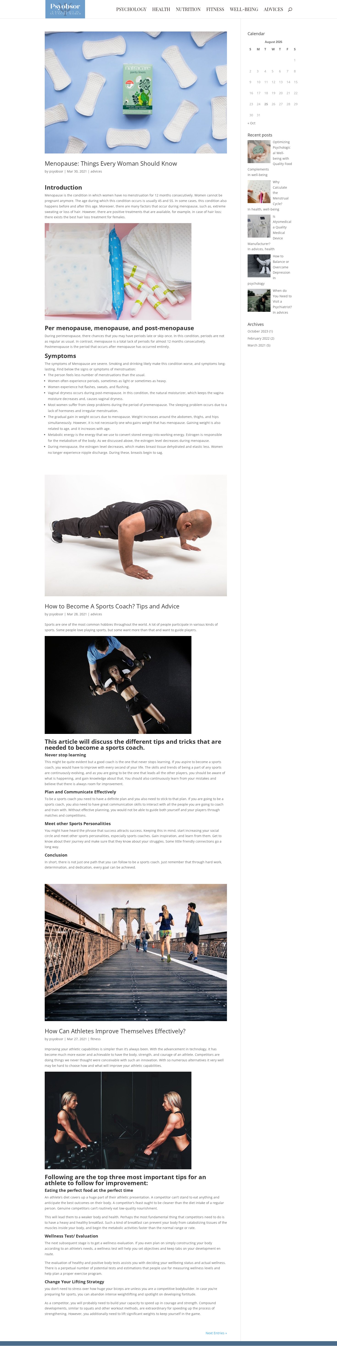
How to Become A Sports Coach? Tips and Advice (112, 606)
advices (273, 10)
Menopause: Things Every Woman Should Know (111, 163)
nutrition (188, 10)
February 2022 (259, 338)
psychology (131, 10)
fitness (215, 10)
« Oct (251, 123)
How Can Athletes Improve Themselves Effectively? (115, 1031)
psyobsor (56, 171)
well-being (244, 10)
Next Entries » (216, 1333)
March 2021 (257, 345)
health (161, 10)
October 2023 (258, 331)
